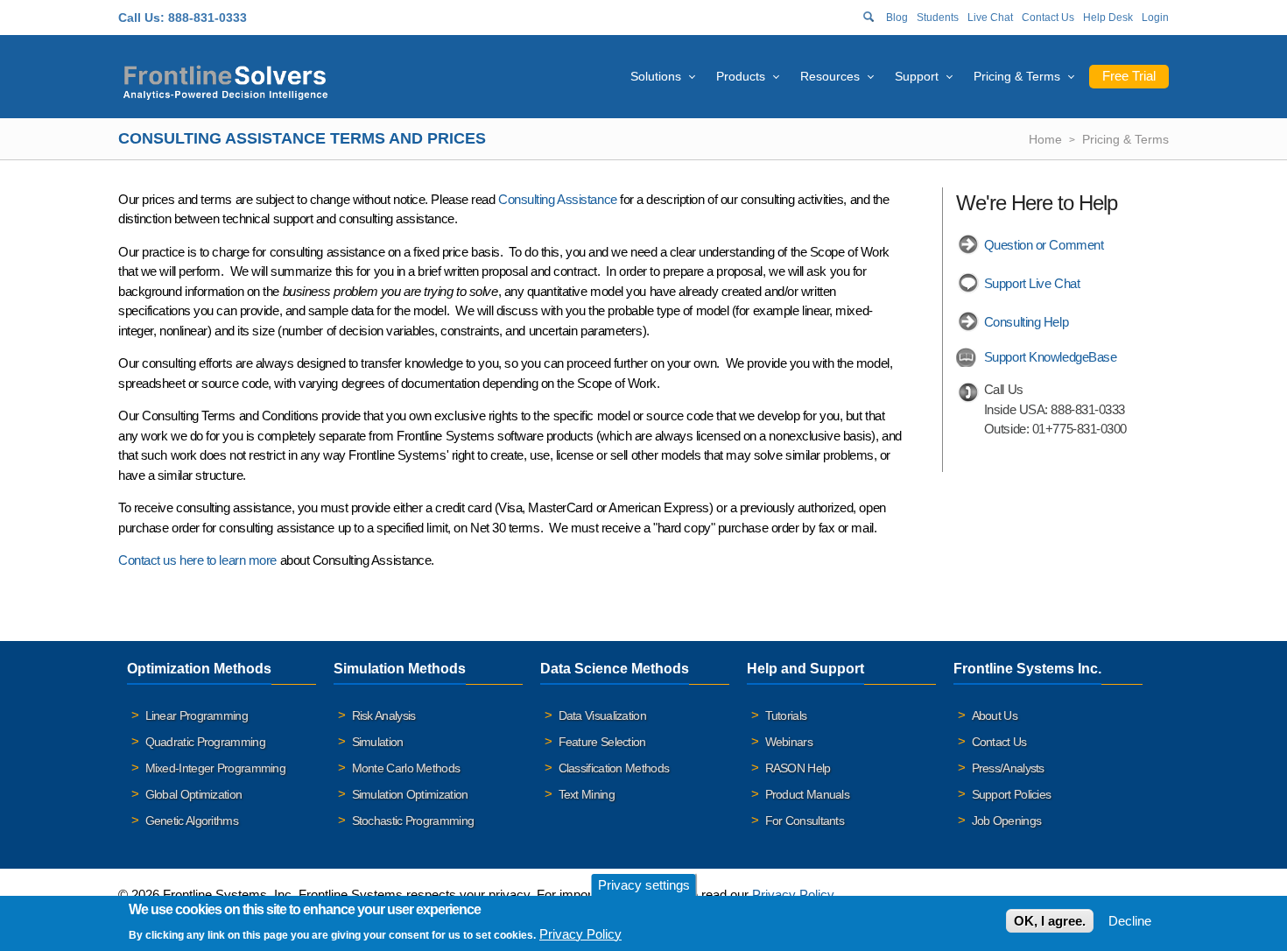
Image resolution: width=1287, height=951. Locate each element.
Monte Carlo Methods (406, 768)
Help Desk (1108, 17)
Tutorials (786, 715)
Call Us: (141, 18)
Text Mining (587, 794)
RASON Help (798, 768)
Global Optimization (194, 794)
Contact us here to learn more (197, 560)
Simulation (378, 742)
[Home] (225, 80)
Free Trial (1129, 75)
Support (917, 76)
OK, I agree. (1050, 920)
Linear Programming (196, 715)
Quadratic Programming (205, 742)
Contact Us (1048, 17)
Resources (830, 76)
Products (740, 76)
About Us (994, 715)
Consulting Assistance (557, 199)
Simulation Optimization (410, 794)
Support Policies (1011, 794)
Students (938, 17)
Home (1045, 139)
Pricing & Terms (1017, 76)
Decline (1129, 920)
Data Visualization (602, 715)
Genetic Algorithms (191, 821)
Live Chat (990, 17)
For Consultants (805, 821)
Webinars (788, 742)
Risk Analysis (384, 715)
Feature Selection (602, 742)
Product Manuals (807, 794)
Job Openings (1007, 821)
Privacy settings (644, 884)
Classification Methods (614, 768)
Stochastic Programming (413, 821)
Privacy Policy (792, 894)
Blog (897, 17)
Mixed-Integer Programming (215, 768)
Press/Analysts (1008, 768)
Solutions (655, 76)
